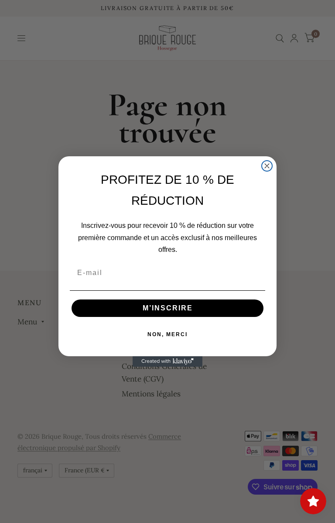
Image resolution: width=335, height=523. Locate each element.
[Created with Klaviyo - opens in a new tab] (167, 361)
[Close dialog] (267, 166)
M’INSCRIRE (168, 308)
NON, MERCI (167, 334)
